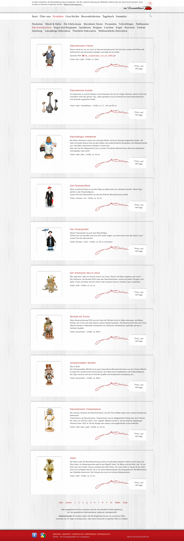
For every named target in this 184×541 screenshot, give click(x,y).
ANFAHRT (66, 534)
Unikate (141, 27)
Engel (119, 27)
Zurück (69, 502)
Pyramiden (111, 24)
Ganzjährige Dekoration (57, 31)
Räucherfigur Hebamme (83, 136)
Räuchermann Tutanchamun (85, 409)
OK (150, 3)
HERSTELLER (78, 534)
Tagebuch (108, 16)
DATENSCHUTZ (103, 534)
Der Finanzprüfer (79, 229)
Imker (73, 458)
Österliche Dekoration (84, 31)
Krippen (97, 27)
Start (35, 16)
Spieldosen (85, 27)
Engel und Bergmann (65, 27)
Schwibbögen (126, 24)
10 (111, 502)
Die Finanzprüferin (80, 185)
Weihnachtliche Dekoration (113, 31)
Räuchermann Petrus (81, 46)
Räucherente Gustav (81, 90)
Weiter (117, 502)
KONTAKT (57, 534)
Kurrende (130, 27)
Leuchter (109, 27)
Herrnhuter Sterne (93, 24)
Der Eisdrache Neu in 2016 (85, 273)
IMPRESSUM (90, 534)
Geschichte (72, 16)
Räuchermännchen (41, 27)
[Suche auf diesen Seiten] (150, 16)
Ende (125, 502)
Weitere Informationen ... (73, 4)
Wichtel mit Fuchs (80, 316)
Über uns (45, 16)
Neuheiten (37, 24)
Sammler (121, 16)
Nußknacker (142, 24)
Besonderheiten (90, 16)
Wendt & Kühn (53, 24)
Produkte (58, 16)
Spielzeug (37, 31)
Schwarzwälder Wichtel (83, 363)
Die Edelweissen (72, 24)
